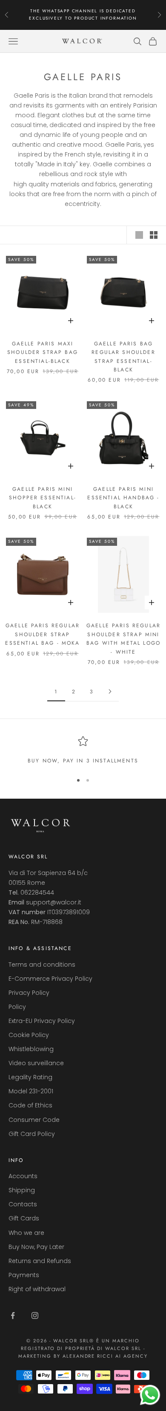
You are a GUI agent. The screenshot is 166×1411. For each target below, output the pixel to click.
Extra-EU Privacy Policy (42, 1021)
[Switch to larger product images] (139, 235)
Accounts (23, 1176)
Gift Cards (24, 1218)
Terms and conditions (42, 964)
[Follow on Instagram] (35, 1315)
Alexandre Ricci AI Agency (105, 1356)
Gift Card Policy (32, 1134)
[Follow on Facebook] (13, 1315)
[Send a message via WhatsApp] (150, 1395)
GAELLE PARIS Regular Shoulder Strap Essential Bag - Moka (42, 634)
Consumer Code (34, 1119)
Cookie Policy (29, 1035)
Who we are (26, 1232)
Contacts (23, 1204)
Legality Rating (30, 1077)
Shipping (22, 1190)
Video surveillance (36, 1063)
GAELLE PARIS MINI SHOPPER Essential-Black (42, 497)
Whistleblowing (31, 1049)
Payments (24, 1275)
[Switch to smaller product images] (153, 235)
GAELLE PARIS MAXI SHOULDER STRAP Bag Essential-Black (42, 352)
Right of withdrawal (37, 1289)
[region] (83, 750)
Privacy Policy (29, 992)
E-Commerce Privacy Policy (50, 978)
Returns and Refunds (40, 1261)
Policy (17, 1006)
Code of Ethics (30, 1105)
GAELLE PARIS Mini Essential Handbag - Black (123, 497)
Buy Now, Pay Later (36, 1247)
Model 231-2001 (31, 1091)
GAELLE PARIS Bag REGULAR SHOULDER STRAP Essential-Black (123, 357)
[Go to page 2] (110, 691)
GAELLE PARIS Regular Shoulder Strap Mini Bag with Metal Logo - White (123, 638)
